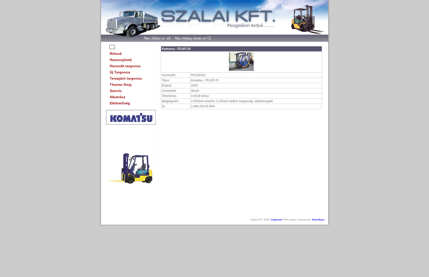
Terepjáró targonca (126, 78)
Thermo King (121, 85)
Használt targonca (125, 66)
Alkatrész (117, 97)
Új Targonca (120, 72)
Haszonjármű (121, 60)
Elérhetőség (120, 103)
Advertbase (318, 219)
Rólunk (116, 54)
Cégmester (277, 219)
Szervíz (116, 91)
